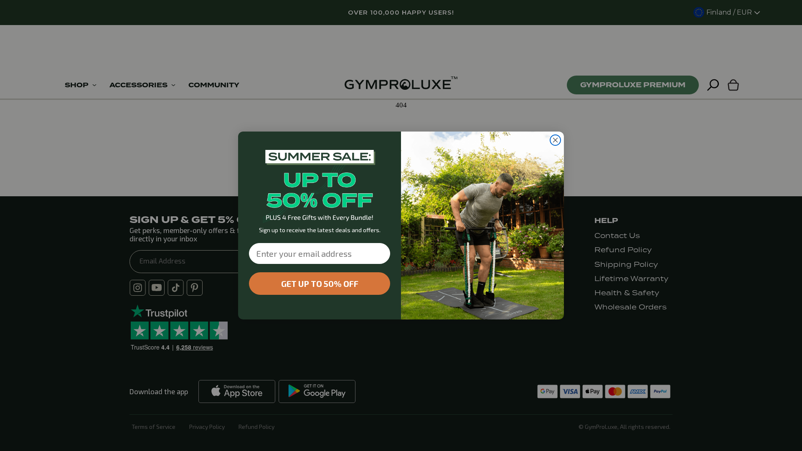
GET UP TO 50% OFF (319, 284)
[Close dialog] (555, 140)
